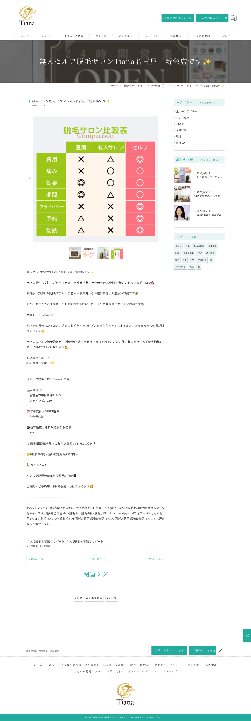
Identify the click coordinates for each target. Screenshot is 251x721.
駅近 (178, 136)
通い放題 (210, 252)
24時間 (180, 124)
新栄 (177, 252)
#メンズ (111, 598)
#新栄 (78, 598)
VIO (192, 259)
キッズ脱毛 (180, 266)
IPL (184, 259)
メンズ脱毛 (32, 546)
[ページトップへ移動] (222, 650)
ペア (200, 252)
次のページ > (155, 559)
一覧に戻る (96, 559)
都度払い (181, 142)
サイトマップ (168, 671)
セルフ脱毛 (188, 252)
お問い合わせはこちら (178, 17)
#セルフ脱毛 (94, 598)
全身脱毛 (181, 130)
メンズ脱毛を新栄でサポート (45, 541)
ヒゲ (177, 259)
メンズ (178, 246)
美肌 (192, 266)
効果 (187, 246)
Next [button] (161, 179)
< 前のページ (36, 559)
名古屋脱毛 (199, 246)
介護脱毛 (202, 259)
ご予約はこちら (211, 17)
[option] (95, 179)
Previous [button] (29, 179)
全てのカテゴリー (186, 111)
